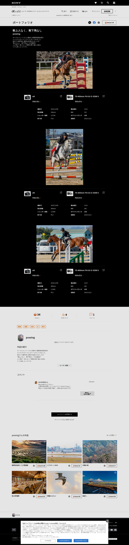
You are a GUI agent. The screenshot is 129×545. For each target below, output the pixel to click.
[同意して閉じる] (107, 520)
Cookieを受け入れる (81, 540)
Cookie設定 (48, 540)
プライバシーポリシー (45, 537)
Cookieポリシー (40, 535)
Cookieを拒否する (64, 540)
